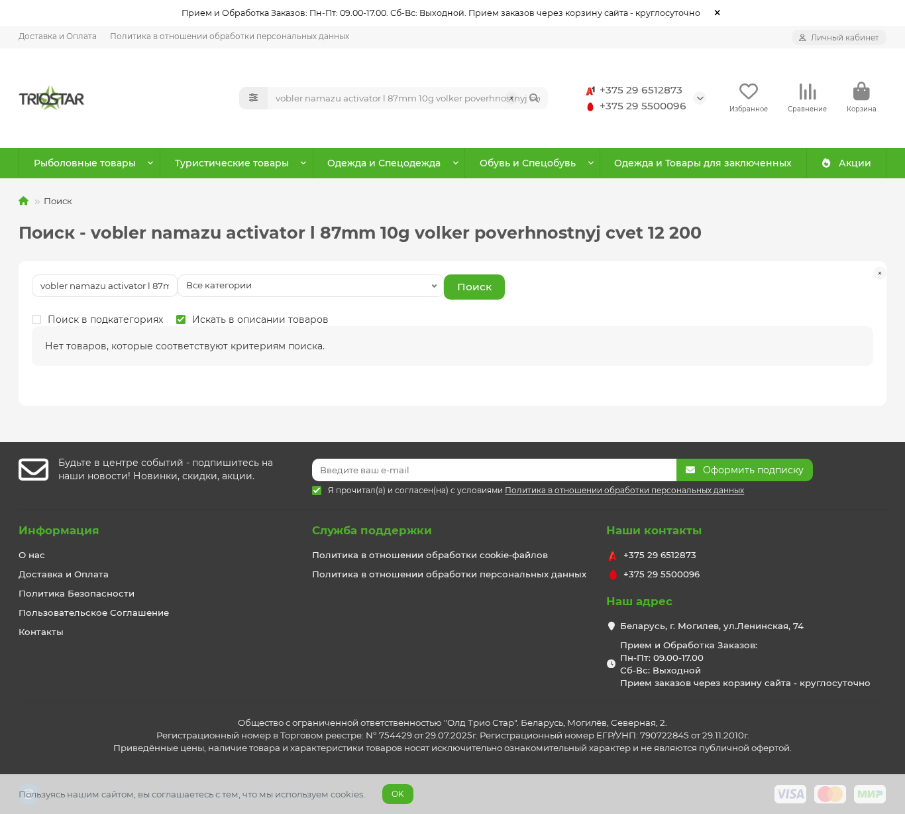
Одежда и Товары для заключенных (703, 163)
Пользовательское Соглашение (94, 612)
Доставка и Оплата (58, 36)
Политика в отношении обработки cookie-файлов (430, 555)
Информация (59, 530)
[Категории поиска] (253, 98)
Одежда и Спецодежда (384, 163)
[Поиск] (534, 98)
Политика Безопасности (76, 593)
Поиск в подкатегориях (105, 319)
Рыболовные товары (85, 163)
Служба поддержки (372, 530)
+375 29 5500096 (643, 105)
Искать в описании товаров (260, 319)
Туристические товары (232, 163)
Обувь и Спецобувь (528, 163)
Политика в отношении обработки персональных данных (229, 36)
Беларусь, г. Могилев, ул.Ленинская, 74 (712, 625)
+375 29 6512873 (641, 90)
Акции (855, 163)
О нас (32, 555)
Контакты (41, 631)
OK (398, 794)
